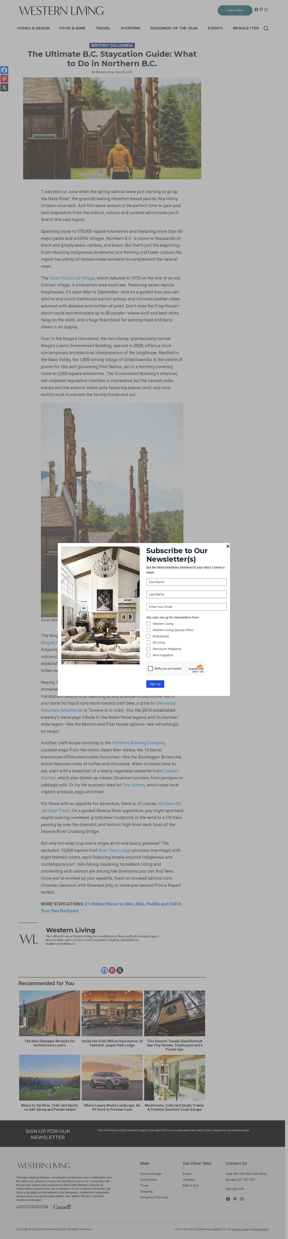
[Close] (228, 546)
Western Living (163, 623)
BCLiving (159, 642)
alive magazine (163, 655)
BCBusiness (161, 636)
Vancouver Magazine (167, 649)
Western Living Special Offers (173, 630)
